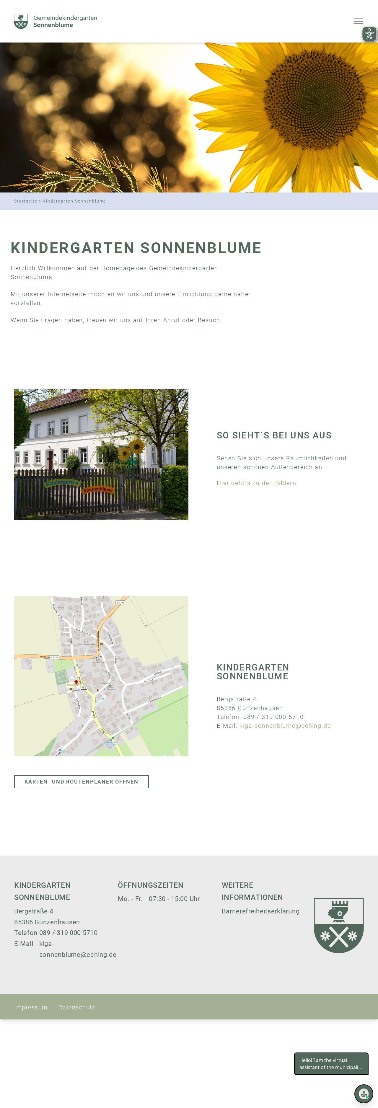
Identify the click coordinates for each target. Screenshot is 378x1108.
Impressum (31, 1007)
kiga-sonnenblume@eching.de (285, 725)
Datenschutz (77, 1007)
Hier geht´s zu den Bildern (256, 483)
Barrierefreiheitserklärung (261, 911)
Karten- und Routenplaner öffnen (82, 782)
